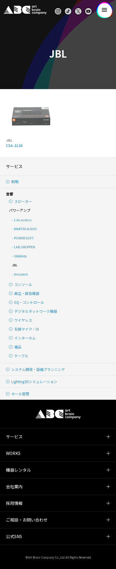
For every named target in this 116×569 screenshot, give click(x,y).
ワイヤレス (23, 320)
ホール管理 (20, 393)
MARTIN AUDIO (25, 228)
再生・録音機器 (26, 293)
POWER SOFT (24, 237)
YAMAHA (20, 256)
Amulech (21, 274)
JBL (15, 265)
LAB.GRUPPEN (24, 246)
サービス (14, 166)
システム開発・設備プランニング (38, 369)
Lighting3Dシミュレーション (34, 381)
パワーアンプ (19, 210)
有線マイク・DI (26, 328)
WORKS (13, 453)
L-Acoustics (23, 219)
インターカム (25, 337)
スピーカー (23, 201)
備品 (17, 346)
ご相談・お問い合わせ (27, 520)
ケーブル (21, 355)
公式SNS (14, 536)
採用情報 (14, 503)
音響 (9, 193)
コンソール (23, 284)
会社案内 (14, 486)
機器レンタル (18, 470)
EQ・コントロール (29, 302)
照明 (14, 181)
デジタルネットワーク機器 (35, 311)
